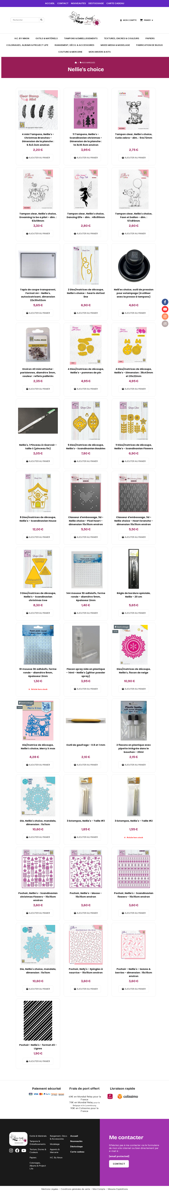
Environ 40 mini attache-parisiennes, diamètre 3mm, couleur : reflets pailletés (38, 372)
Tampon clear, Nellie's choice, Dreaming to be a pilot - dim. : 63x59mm (38, 217)
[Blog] (165, 323)
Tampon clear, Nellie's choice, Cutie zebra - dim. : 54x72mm (133, 136)
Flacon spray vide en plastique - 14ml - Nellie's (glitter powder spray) (85, 672)
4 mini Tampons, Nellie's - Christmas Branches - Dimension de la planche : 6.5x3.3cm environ (38, 140)
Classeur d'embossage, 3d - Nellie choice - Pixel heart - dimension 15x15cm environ (85, 521)
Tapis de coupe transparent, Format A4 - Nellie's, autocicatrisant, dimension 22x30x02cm (38, 295)
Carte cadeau (77, 1151)
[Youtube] (165, 309)
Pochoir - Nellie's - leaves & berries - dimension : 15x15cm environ (133, 972)
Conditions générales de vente (75, 1189)
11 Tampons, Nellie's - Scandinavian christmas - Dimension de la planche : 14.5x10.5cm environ (86, 140)
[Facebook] (165, 302)
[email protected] (119, 1156)
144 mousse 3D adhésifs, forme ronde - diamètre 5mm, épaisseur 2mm (85, 596)
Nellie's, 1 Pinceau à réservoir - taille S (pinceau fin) (38, 446)
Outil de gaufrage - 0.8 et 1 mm (85, 745)
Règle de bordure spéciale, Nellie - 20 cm (134, 594)
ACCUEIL (50, 3)
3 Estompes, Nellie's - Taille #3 (86, 820)
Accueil (74, 1136)
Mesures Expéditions (118, 1189)
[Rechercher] (41, 20)
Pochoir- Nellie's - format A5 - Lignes (38, 1046)
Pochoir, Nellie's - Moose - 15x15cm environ (86, 894)
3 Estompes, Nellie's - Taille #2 (134, 820)
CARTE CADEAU (115, 3)
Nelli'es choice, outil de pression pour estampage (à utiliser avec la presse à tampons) (133, 293)
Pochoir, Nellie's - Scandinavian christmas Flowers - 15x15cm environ (38, 896)
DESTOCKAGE (96, 3)
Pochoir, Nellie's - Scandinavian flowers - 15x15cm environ (133, 894)
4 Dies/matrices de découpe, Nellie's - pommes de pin (86, 370)
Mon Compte (99, 1189)
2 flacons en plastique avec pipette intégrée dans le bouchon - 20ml (133, 748)
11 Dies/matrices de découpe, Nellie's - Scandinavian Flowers (133, 446)
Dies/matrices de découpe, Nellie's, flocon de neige (134, 670)
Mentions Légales (49, 1189)
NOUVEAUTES (78, 3)
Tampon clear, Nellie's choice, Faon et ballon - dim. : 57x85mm (133, 217)
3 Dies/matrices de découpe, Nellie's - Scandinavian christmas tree (38, 596)
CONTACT (62, 3)
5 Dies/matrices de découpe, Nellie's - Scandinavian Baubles (85, 446)
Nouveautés (76, 1141)
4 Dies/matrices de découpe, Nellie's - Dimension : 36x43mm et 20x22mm (133, 372)
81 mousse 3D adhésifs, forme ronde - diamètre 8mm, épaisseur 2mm (38, 672)
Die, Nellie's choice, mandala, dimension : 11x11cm (38, 822)
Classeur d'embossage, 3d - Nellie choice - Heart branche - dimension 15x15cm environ (133, 521)
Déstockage (76, 1146)
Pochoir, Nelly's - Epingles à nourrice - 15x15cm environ (86, 970)
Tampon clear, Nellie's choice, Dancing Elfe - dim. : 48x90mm (86, 215)
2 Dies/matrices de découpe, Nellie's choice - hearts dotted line (86, 293)
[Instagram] (165, 316)
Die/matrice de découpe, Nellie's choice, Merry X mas (38, 746)
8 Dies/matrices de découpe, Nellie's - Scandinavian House (38, 519)
